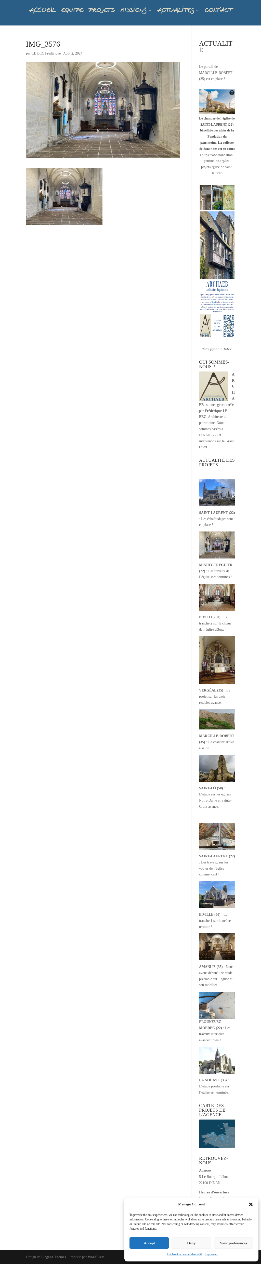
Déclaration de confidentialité (184, 1254)
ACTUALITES (175, 10)
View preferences (233, 1243)
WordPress (96, 1257)
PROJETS (101, 10)
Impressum (211, 1254)
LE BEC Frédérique (46, 53)
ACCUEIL (42, 10)
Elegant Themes (53, 1257)
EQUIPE (72, 10)
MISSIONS (134, 10)
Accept (149, 1243)
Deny (191, 1243)
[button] (250, 1204)
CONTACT (218, 10)
